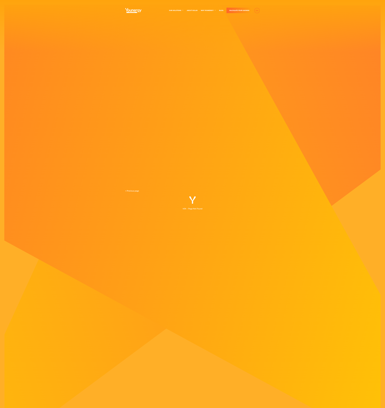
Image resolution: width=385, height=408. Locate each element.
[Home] (134, 10)
